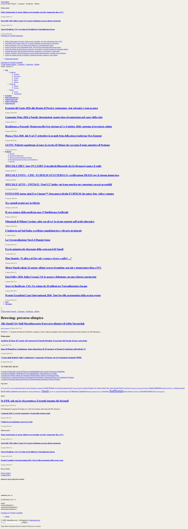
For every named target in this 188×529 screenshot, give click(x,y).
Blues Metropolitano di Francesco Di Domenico (24, 159)
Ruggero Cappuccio (92, 391)
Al (3, 388)
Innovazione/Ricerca (11, 97)
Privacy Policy (6, 473)
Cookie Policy (6, 475)
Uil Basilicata (136, 391)
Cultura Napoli (101, 388)
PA (52, 391)
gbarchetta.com (34, 520)
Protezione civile (66, 391)
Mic (28, 391)
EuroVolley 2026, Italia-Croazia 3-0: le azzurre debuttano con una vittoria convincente (31, 21)
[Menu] (2, 308)
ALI (5, 388)
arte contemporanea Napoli (19, 388)
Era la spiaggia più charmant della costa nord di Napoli (34, 249)
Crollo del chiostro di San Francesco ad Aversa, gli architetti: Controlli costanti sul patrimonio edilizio (36, 49)
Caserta (16, 78)
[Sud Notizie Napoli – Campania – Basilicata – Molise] (20, 64)
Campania (13, 72)
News (7, 302)
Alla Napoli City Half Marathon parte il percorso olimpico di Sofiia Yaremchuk (43, 323)
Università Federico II (147, 391)
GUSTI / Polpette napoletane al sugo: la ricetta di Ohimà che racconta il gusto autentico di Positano (57, 145)
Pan (54, 391)
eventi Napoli (127, 388)
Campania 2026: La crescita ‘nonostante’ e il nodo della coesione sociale (25, 413)
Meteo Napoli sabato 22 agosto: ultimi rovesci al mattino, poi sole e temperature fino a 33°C (32, 12)
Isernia (16, 92)
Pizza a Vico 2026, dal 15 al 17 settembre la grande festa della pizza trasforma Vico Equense (53, 135)
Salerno (16, 82)
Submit (24, 522)
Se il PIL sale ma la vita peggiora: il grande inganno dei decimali (35, 400)
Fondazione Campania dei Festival (139, 388)
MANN (3, 391)
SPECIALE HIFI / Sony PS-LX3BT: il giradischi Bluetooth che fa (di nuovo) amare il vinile (53, 166)
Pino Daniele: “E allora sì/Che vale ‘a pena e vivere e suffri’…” (38, 258)
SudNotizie (116, 391)
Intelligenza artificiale (179, 388)
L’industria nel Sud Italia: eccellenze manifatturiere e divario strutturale (43, 230)
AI (1, 388)
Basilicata (12, 84)
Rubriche (8, 152)
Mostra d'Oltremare (34, 391)
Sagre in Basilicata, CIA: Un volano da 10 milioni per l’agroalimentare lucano (28, 29)
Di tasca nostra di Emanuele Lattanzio (21, 157)
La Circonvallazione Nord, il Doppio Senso (27, 239)
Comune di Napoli (88, 388)
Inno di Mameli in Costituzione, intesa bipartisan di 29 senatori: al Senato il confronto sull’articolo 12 (43, 349)
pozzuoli (58, 391)
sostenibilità (105, 391)
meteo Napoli (22, 391)
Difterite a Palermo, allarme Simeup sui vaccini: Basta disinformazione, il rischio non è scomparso (35, 53)
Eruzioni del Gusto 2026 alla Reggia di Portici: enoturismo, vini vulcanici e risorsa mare (32, 51)
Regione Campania (78, 391)
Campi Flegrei (49, 388)
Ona (50, 391)
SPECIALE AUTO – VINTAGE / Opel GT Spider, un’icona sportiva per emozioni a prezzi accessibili (58, 184)
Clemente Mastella (77, 388)
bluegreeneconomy (11, 59)
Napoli (16, 80)
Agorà (2, 405)
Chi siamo (8, 304)
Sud (6, 70)
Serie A (99, 391)
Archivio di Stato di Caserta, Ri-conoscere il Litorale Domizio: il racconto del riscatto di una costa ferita (44, 341)
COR (95, 388)
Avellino (16, 74)
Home (7, 516)
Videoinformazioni (159, 391)
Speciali (12, 153)
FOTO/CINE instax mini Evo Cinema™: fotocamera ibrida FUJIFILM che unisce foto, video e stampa (59, 193)
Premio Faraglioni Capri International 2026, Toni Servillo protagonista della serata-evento (33, 47)
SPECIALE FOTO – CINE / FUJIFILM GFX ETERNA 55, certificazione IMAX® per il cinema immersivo (62, 175)
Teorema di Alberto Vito (17, 155)
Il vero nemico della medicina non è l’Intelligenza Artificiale (36, 212)
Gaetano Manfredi (155, 388)
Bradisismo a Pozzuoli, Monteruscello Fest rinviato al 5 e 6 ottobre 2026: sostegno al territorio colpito (58, 126)
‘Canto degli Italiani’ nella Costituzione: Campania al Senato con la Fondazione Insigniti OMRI (41, 357)
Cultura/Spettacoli (11, 99)
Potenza (16, 88)
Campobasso (17, 94)
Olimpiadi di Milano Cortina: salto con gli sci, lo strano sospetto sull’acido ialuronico (49, 221)
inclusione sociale (165, 388)
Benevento (17, 76)
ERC (107, 388)
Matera (16, 86)
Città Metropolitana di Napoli (64, 388)
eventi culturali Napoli (116, 388)
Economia (8, 96)
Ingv (172, 388)
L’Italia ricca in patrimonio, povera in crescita (17, 422)
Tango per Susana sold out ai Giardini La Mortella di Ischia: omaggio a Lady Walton (31, 55)
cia (56, 388)
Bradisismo (33, 388)
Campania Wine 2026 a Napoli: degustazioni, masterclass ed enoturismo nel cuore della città (53, 117)
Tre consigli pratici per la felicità (22, 203)
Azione (28, 388)
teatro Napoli (128, 391)
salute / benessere (5, 328)
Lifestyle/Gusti (10, 103)
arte (11, 388)
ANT (8, 388)
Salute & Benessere (11, 101)
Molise (12, 90)
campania (40, 388)
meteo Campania (11, 391)
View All (12, 161)
